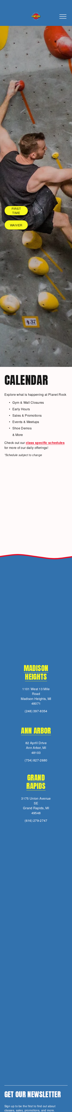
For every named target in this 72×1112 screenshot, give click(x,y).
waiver (16, 225)
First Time (16, 210)
